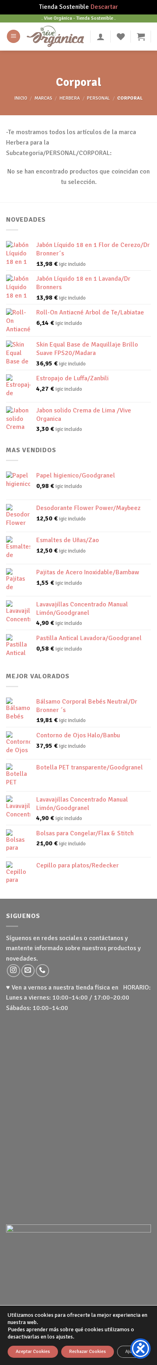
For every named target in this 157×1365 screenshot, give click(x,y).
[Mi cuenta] (101, 36)
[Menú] (13, 36)
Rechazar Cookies (87, 1352)
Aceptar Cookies (33, 1352)
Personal (98, 98)
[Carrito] (141, 36)
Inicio (20, 98)
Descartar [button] (104, 7)
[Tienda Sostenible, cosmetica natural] (55, 36)
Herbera (70, 98)
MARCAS (43, 98)
